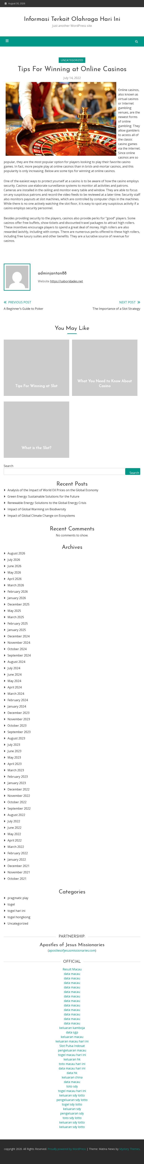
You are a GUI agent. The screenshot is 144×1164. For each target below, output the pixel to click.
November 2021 (19, 872)
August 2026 (16, 553)
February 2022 (18, 853)
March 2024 (16, 694)
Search (8, 466)
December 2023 (18, 713)
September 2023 (19, 732)
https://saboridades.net (66, 281)
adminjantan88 (52, 273)
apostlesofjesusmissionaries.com (72, 950)
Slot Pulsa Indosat (72, 1046)
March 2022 (16, 847)
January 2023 (17, 783)
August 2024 (16, 662)
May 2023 (14, 757)
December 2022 (18, 789)
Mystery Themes (129, 1149)
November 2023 (19, 719)
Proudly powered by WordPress (67, 1149)
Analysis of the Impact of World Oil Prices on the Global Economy (53, 490)
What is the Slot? (36, 448)
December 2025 (18, 604)
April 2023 (15, 764)
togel (11, 904)
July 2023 (14, 745)
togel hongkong (19, 917)
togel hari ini (16, 911)
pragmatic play (18, 898)
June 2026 (14, 566)
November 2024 (19, 643)
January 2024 (17, 706)
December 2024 (18, 636)
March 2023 (16, 770)
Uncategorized (72, 60)
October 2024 (17, 649)
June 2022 (14, 828)
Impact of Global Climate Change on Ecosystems (41, 516)
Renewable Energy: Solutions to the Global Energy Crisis (47, 503)
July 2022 (14, 821)
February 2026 (18, 592)
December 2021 (18, 866)
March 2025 (16, 617)
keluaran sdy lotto (72, 1122)
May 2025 (14, 611)
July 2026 (14, 560)
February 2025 (18, 623)
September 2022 (19, 808)
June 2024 (14, 674)
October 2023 (17, 725)
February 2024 (18, 700)
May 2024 (14, 681)
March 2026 (16, 585)
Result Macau (72, 969)
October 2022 (17, 802)
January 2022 (17, 859)
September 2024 (19, 655)
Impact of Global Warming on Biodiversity (37, 509)
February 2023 (18, 776)
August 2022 (16, 815)
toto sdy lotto (72, 1118)
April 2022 (15, 840)
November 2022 (19, 796)
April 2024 (15, 687)
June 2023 (14, 751)
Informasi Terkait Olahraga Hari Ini (72, 19)
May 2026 (14, 572)
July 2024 (14, 668)
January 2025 (17, 630)
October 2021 (17, 879)
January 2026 (17, 598)
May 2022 (14, 834)
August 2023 (16, 738)
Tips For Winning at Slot (36, 386)
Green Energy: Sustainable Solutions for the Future (43, 496)
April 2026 (15, 579)
